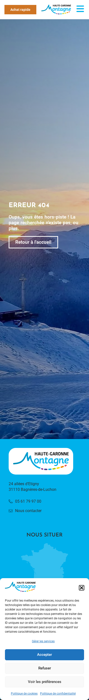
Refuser (44, 668)
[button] (81, 587)
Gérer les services (43, 641)
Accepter (44, 654)
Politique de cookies (24, 693)
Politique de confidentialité (58, 693)
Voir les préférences (44, 682)
